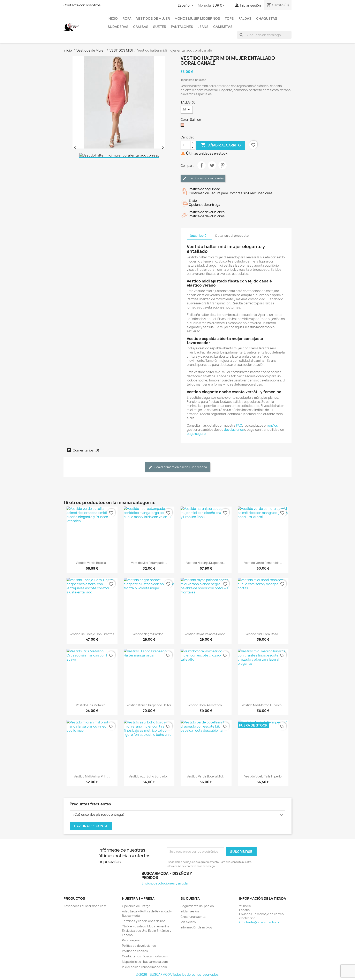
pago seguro (196, 434)
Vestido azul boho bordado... (149, 776)
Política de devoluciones (139, 946)
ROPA (126, 18)
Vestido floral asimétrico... (206, 705)
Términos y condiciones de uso (144, 921)
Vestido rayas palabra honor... (206, 634)
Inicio (113, 18)
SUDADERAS (118, 26)
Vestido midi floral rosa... (263, 634)
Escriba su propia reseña (206, 178)
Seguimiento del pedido (197, 906)
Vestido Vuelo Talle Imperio (263, 776)
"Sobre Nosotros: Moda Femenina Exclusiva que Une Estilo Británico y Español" (146, 930)
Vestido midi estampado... (149, 563)
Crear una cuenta (193, 917)
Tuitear (212, 165)
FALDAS (245, 18)
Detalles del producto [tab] (232, 236)
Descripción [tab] (199, 236)
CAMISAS (140, 26)
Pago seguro (131, 940)
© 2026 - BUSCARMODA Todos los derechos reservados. (177, 974)
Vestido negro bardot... (149, 634)
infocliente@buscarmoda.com (260, 922)
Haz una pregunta (90, 826)
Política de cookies (135, 951)
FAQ (239, 425)
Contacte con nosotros (82, 5)
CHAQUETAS (266, 18)
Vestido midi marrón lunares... (263, 705)
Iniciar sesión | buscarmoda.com (144, 967)
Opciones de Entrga (136, 906)
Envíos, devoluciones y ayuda (165, 883)
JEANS (203, 26)
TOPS (229, 18)
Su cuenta (190, 898)
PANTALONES (182, 26)
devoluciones (234, 429)
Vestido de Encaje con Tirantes (92, 634)
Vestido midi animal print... (92, 776)
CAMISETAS (223, 26)
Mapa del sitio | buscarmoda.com (145, 962)
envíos (273, 425)
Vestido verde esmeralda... (263, 563)
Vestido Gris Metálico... (92, 705)
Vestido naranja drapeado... (206, 563)
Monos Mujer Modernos (197, 18)
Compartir (201, 165)
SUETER (159, 26)
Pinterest (222, 165)
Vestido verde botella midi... (206, 776)
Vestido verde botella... (92, 563)
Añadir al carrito (221, 145)
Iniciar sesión (190, 911)
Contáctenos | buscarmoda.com (144, 956)
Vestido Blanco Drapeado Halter (149, 705)
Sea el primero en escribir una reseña (180, 467)
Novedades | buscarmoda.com (84, 906)
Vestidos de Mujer (153, 18)
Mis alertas (188, 922)
